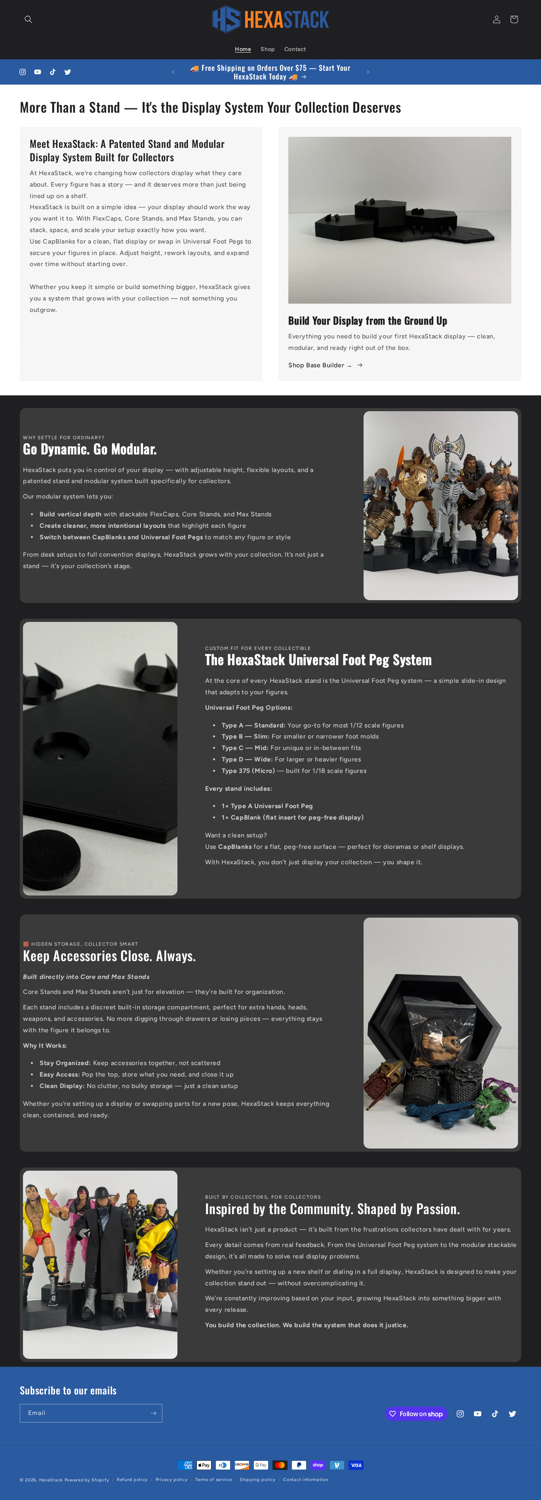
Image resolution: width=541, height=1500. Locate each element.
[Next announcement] (368, 71)
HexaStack (51, 1480)
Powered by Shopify (87, 1480)
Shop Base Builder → (320, 365)
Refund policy (132, 1479)
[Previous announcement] (173, 71)
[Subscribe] (153, 1413)
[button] (28, 19)
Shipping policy (258, 1479)
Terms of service (213, 1479)
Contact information (305, 1479)
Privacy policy (172, 1479)
